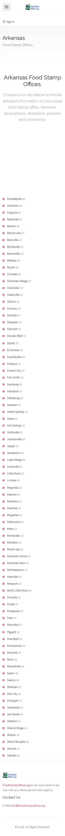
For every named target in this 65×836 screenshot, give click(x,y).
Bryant (11, 267)
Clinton (11, 301)
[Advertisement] (32, 161)
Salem (11, 673)
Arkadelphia (14, 198)
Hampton (13, 391)
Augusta (12, 212)
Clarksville (13, 294)
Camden (12, 274)
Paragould (13, 611)
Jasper (11, 446)
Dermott (12, 329)
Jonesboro (13, 453)
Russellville (14, 666)
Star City (12, 693)
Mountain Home (17, 556)
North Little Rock (17, 590)
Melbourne (13, 522)
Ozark (10, 604)
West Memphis (16, 741)
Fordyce (12, 363)
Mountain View (16, 563)
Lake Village (14, 459)
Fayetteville (14, 357)
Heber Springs (15, 411)
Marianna (12, 501)
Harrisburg (13, 398)
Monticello (13, 535)
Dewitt (11, 343)
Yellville (11, 755)
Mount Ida (13, 549)
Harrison (12, 405)
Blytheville (13, 246)
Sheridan (12, 687)
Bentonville (14, 233)
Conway (12, 308)
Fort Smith (13, 377)
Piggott (11, 632)
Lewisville (13, 466)
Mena (10, 528)
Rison (10, 659)
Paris (10, 618)
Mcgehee (12, 515)
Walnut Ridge (15, 728)
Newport (12, 583)
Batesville (13, 219)
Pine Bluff (12, 639)
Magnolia (12, 487)
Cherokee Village (17, 281)
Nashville (12, 576)
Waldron (12, 721)
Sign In (10, 21)
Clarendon (13, 288)
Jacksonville (14, 439)
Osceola (12, 597)
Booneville (13, 253)
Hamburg (13, 384)
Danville (12, 315)
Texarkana (13, 707)
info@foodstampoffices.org (28, 805)
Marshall (12, 508)
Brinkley (12, 260)
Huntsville (13, 432)
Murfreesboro (15, 570)
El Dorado (13, 350)
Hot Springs (14, 425)
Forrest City (14, 370)
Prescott (12, 652)
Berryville (12, 240)
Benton (11, 226)
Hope (10, 418)
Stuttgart (12, 700)
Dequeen (12, 322)
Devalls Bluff (14, 336)
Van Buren (13, 714)
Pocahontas (14, 645)
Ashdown (13, 205)
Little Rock (13, 473)
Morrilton (12, 542)
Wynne (11, 748)
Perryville (12, 624)
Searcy (11, 680)
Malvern (12, 494)
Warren (11, 735)
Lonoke (11, 480)
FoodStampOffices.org (16, 785)
